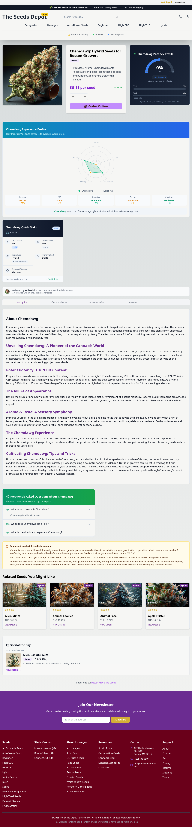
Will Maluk (30, 290)
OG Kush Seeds (75, 758)
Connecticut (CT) (43, 758)
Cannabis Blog (106, 758)
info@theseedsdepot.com (145, 765)
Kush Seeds (73, 753)
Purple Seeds (73, 767)
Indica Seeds (9, 777)
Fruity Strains (9, 806)
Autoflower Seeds (12, 753)
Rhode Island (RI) (44, 753)
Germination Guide (109, 753)
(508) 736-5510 (141, 758)
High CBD (7, 762)
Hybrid (6, 772)
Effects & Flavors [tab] (59, 302)
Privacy (166, 763)
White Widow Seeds (77, 782)
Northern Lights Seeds (79, 786)
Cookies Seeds (74, 777)
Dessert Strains (11, 801)
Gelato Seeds (73, 772)
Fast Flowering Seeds (14, 791)
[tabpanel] (96, 396)
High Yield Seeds (11, 796)
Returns (166, 767)
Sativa (5, 786)
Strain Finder (105, 748)
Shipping (167, 772)
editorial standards (44, 293)
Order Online (98, 106)
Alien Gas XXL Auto (35, 655)
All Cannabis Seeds (13, 748)
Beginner (7, 758)
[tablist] (96, 302)
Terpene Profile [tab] (96, 302)
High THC (7, 767)
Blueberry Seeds (75, 791)
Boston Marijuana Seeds (103, 682)
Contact (166, 753)
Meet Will (103, 767)
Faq (164, 758)
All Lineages (73, 748)
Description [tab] (21, 302)
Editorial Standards (109, 762)
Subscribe (120, 719)
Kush (5, 782)
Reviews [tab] (133, 302)
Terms (166, 777)
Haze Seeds (73, 762)
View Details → (13, 669)
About (165, 748)
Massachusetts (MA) (45, 748)
